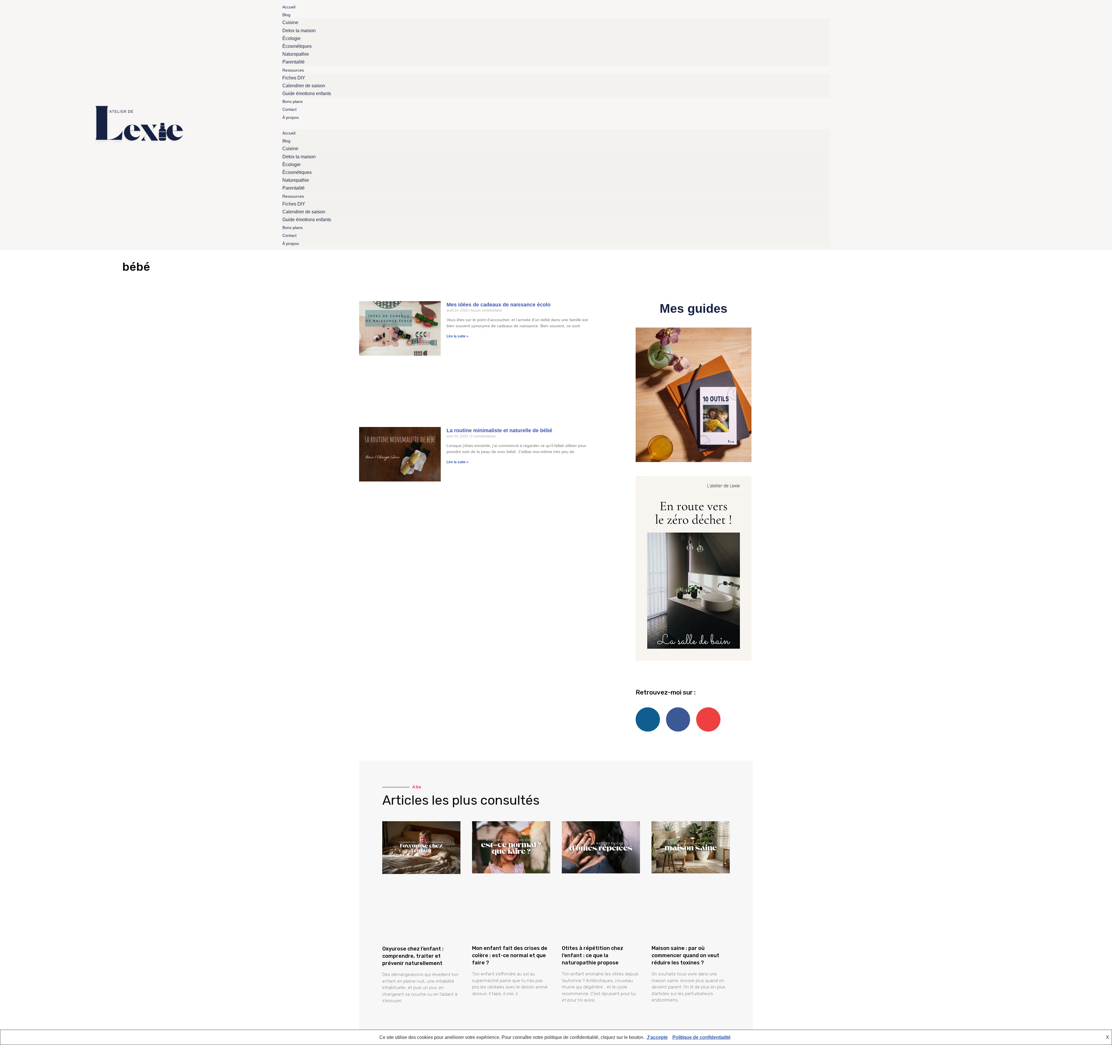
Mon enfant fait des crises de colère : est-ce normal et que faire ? (509, 955)
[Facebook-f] (1018, 125)
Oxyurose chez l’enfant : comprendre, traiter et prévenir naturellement (413, 956)
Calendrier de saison (303, 85)
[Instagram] (1029, 125)
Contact (289, 109)
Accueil (288, 7)
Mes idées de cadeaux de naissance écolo (498, 305)
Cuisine (290, 22)
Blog (286, 14)
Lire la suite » (458, 336)
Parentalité (293, 61)
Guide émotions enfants (306, 93)
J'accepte (657, 1037)
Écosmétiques (297, 46)
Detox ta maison (299, 30)
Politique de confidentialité (701, 1037)
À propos (290, 117)
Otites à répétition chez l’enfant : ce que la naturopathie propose (592, 955)
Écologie (291, 38)
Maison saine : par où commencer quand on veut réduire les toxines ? (685, 955)
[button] (556, 125)
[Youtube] (1040, 125)
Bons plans (292, 101)
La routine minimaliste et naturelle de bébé (499, 430)
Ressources (293, 70)
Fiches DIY (293, 77)
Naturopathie (295, 54)
